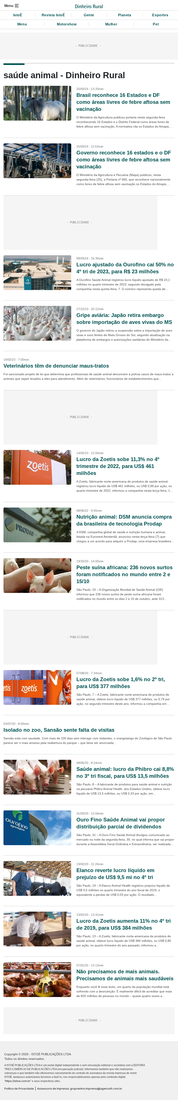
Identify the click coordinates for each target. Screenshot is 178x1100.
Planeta (124, 15)
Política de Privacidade (19, 1088)
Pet (156, 24)
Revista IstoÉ (53, 15)
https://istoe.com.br (17, 1081)
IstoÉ (17, 15)
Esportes (160, 15)
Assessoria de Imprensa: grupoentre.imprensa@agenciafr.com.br (79, 1088)
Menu (22, 24)
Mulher (111, 24)
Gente (89, 15)
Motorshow (66, 24)
